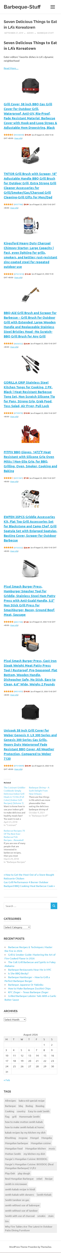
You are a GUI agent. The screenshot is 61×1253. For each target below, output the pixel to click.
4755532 (18, 547)
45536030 (19, 134)
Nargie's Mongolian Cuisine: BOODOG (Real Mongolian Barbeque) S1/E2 (29, 1166)
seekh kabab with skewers (19, 1194)
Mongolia (46, 1137)
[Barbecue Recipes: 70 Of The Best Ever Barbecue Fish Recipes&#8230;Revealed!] (16, 846)
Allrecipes (10, 1100)
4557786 (18, 204)
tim (7, 1221)
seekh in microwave (16, 1183)
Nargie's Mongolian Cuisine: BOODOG (26, 1158)
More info (18, 138)
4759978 (18, 413)
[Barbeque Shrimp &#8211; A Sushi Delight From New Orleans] (41, 801)
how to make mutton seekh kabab (24, 1121)
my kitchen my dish (34, 1153)
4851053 (18, 691)
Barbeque (10, 1105)
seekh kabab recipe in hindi (20, 1189)
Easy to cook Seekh (38, 1111)
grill (14, 1116)
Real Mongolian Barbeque (19, 1178)
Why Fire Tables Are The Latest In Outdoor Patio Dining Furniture (28, 1228)
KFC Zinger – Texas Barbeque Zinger (28, 992)
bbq (21, 1105)
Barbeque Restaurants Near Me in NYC (29, 969)
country (21, 1111)
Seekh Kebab (44, 1194)
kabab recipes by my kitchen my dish (25, 1132)
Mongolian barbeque (16, 1143)
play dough (24, 1173)
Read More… (11, 68)
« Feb (7, 1080)
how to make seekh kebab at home (24, 1127)
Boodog (40, 1105)
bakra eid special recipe (32, 1100)
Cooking (9, 1111)
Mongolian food (14, 1148)
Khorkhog (10, 1137)
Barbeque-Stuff (22, 7)
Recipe (49, 1178)
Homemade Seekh (29, 1116)
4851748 (18, 622)
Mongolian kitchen (35, 1148)
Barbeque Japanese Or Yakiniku (25, 984)
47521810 (19, 274)
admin (30, 32)
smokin (41, 1215)
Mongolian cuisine (41, 1143)
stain (50, 1215)
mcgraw (23, 1137)
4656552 (18, 343)
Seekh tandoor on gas (17, 1199)
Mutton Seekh (13, 1153)
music (52, 1148)
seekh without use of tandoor (21, 1210)
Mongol (34, 1137)
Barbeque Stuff (45, 32)
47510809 (19, 765)
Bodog (29, 1105)
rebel (39, 1178)
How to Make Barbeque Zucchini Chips (29, 988)
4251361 (18, 478)
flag (7, 1116)
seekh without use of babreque (22, 1205)
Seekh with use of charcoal (20, 1215)
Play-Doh (10, 1173)
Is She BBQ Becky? (18, 973)
